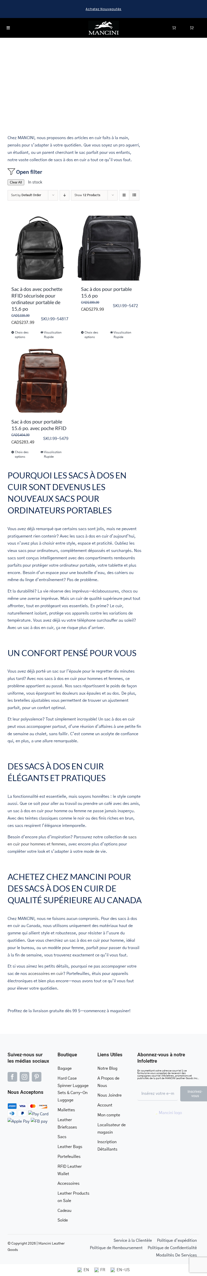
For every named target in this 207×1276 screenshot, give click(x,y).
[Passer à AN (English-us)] (120, 1270)
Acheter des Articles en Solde (104, 9)
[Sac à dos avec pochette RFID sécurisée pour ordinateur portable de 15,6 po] (40, 248)
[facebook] (12, 1077)
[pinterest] (36, 1077)
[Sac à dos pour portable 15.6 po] (109, 248)
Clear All (16, 182)
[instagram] (24, 1077)
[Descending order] (64, 195)
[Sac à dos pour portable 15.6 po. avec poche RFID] (40, 380)
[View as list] (134, 195)
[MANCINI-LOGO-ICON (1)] (103, 23)
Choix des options (22, 335)
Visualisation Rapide (53, 335)
